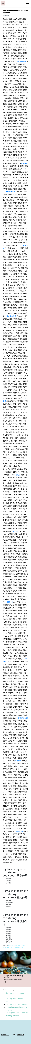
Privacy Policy (12, 1035)
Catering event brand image (16, 1004)
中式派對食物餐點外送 (16, 947)
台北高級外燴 (21, 61)
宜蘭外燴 (24, 163)
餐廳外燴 (9, 602)
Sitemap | (5, 1035)
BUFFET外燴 (10, 192)
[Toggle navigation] (27, 3)
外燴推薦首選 (11, 316)
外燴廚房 (17, 475)
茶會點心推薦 (23, 718)
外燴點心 (18, 761)
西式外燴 (16, 531)
